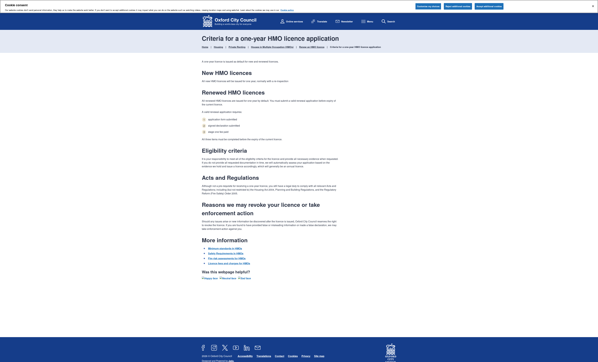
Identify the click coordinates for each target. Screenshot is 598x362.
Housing (218, 47)
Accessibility (245, 356)
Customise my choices (428, 6)
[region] (299, 6)
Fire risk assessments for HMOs (227, 258)
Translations (263, 356)
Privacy (305, 356)
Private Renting (237, 47)
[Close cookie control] (593, 6)
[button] (210, 278)
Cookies (293, 356)
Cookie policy (287, 10)
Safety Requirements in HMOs (225, 253)
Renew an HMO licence (311, 47)
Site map (319, 356)
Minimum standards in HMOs (225, 248)
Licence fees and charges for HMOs (229, 263)
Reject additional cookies (458, 6)
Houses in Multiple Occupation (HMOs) (272, 47)
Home (205, 47)
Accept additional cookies (489, 6)
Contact (279, 356)
